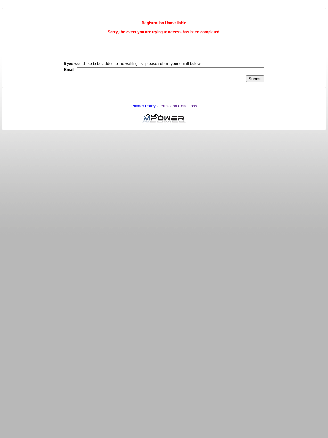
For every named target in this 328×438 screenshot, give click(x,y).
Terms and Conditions (178, 106)
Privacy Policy (143, 106)
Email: (70, 69)
